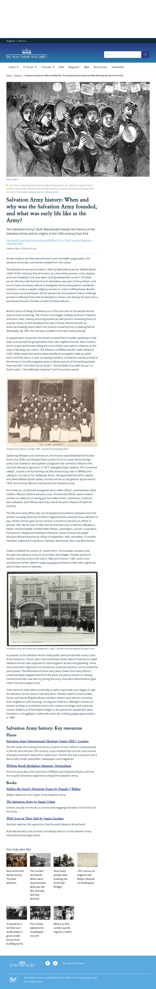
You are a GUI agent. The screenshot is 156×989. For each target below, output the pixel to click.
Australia (52, 562)
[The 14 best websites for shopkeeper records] (40, 913)
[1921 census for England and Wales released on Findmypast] (87, 860)
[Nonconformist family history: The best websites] (16, 860)
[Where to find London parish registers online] (64, 913)
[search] (145, 54)
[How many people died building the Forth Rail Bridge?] (64, 860)
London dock (77, 713)
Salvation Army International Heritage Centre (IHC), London (47, 741)
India (43, 562)
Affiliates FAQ (51, 192)
